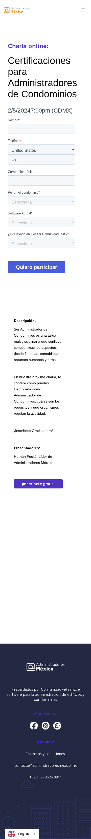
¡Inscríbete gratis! (38, 484)
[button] (83, 10)
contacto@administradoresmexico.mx (45, 765)
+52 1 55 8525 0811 (45, 777)
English (23, 834)
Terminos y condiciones (45, 753)
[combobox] (22, 834)
